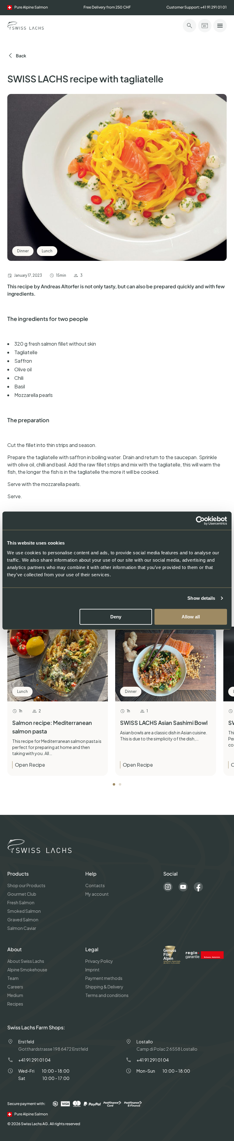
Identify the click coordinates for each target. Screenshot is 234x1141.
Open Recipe (30, 764)
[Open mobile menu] (220, 25)
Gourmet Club (21, 894)
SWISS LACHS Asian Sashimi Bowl (163, 722)
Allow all (191, 616)
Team (13, 978)
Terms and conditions (107, 995)
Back (21, 55)
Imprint (92, 969)
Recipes (15, 1003)
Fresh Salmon (20, 902)
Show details (201, 598)
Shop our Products (26, 885)
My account (97, 894)
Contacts (95, 885)
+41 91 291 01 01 (213, 7)
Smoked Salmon (24, 911)
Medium (15, 995)
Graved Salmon (22, 919)
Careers (15, 986)
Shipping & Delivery (104, 986)
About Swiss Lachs (25, 961)
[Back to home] (25, 26)
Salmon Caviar (21, 928)
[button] (114, 784)
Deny (115, 616)
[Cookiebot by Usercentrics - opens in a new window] (200, 520)
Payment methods (103, 978)
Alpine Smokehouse (27, 969)
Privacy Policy (99, 961)
